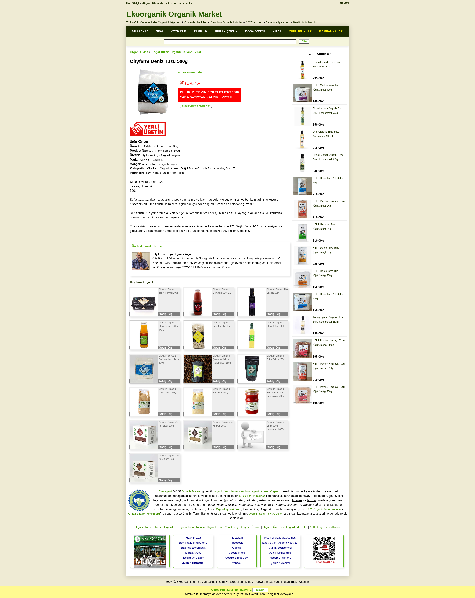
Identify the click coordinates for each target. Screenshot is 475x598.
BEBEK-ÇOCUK (226, 31)
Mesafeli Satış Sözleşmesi (280, 537)
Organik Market (191, 491)
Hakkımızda (193, 537)
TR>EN (344, 3)
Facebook (237, 542)
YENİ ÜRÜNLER (300, 31)
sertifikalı (244, 491)
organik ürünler (260, 491)
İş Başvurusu (193, 552)
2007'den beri (254, 22)
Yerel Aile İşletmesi (277, 22)
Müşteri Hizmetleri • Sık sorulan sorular (167, 3)
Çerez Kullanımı (280, 562)
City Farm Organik (151, 159)
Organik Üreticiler (273, 527)
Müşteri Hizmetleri (193, 562)
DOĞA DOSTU (255, 31)
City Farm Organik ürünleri (163, 168)
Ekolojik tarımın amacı (252, 495)
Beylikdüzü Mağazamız (193, 542)
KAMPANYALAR (331, 31)
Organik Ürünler (251, 527)
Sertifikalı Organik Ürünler (226, 22)
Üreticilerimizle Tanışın (147, 246)
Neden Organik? (165, 527)
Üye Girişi (132, 3)
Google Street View (236, 557)
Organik (275, 491)
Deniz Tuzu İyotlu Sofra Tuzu (157, 172)
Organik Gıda (139, 52)
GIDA (159, 31)
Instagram (237, 537)
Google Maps (237, 552)
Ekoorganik (166, 491)
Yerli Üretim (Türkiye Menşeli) (160, 164)
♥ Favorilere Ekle (190, 72)
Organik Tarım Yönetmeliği (144, 513)
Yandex (236, 562)
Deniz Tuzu (232, 168)
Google (236, 547)
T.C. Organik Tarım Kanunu (324, 509)
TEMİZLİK (200, 31)
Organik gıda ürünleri (228, 509)
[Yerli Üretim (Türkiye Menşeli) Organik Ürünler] (148, 137)
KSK (312, 527)
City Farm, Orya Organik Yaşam (160, 155)
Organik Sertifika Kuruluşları (266, 513)
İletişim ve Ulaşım (193, 557)
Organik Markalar (296, 527)
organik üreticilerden (226, 491)
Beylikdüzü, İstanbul (305, 22)
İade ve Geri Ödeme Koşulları (280, 542)
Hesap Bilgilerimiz (280, 557)
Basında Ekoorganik (193, 547)
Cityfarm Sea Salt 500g (166, 150)
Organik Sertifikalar (328, 527)
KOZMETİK (178, 31)
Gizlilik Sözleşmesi (280, 547)
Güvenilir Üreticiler (195, 22)
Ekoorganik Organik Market (174, 14)
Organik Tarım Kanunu (191, 527)
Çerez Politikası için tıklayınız (231, 589)
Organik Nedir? (144, 527)
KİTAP (277, 31)
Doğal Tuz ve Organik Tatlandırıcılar (176, 52)
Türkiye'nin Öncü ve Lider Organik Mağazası (153, 22)
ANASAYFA (140, 31)
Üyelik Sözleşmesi (280, 552)
